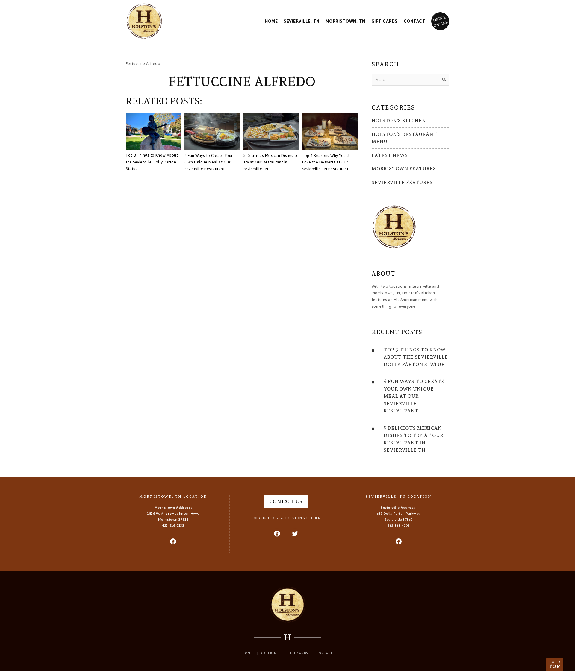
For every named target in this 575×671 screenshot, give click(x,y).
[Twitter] (295, 533)
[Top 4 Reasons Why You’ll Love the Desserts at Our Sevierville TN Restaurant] (330, 132)
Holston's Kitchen (399, 120)
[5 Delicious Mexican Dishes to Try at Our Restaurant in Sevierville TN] (271, 132)
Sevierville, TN (302, 21)
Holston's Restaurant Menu (404, 137)
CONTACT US (286, 501)
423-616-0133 (173, 525)
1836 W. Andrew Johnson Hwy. (173, 516)
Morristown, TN (345, 21)
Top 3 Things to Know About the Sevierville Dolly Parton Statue (152, 161)
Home (271, 21)
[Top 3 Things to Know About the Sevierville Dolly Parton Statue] (153, 132)
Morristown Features (404, 168)
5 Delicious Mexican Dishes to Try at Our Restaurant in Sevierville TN (271, 162)
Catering (270, 653)
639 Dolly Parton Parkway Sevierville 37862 (398, 516)
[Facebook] (173, 541)
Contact (415, 21)
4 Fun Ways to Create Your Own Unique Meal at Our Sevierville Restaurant (208, 162)
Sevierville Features (402, 182)
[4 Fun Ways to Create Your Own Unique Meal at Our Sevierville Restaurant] (212, 132)
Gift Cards (384, 21)
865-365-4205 (399, 525)
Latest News (390, 155)
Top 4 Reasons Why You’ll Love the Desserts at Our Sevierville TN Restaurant (325, 162)
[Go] (444, 80)
